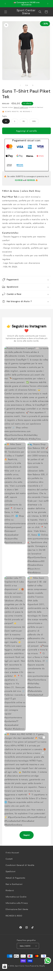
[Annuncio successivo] (48, 4)
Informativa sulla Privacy (17, 903)
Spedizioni (11, 871)
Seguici (26, 835)
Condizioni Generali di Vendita (20, 865)
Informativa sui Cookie (16, 896)
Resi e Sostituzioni (14, 884)
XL (25, 122)
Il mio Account (12, 852)
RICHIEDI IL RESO (14, 915)
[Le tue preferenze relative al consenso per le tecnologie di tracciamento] (4, 966)
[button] (6, 12)
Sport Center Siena (22, 966)
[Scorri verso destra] (33, 85)
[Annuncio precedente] (5, 4)
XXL (35, 122)
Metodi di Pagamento (15, 877)
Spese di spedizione (21, 107)
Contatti (9, 858)
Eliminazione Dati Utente (17, 909)
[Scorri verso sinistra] (20, 85)
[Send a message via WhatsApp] (48, 960)
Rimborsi (10, 890)
